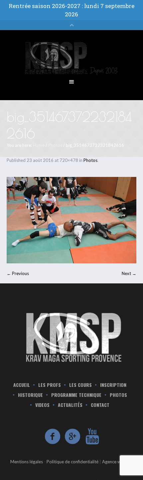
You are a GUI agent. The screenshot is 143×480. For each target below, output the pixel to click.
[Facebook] (53, 436)
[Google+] (73, 436)
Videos (42, 405)
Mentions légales (26, 461)
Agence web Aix (117, 461)
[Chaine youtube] (92, 436)
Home (39, 145)
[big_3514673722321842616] (71, 220)
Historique (30, 395)
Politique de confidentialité (72, 461)
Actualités (70, 405)
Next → (129, 273)
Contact (100, 405)
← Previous (18, 273)
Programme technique (76, 395)
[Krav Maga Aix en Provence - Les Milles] (71, 336)
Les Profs (49, 385)
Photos (55, 145)
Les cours (80, 385)
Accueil (21, 385)
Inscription (113, 385)
